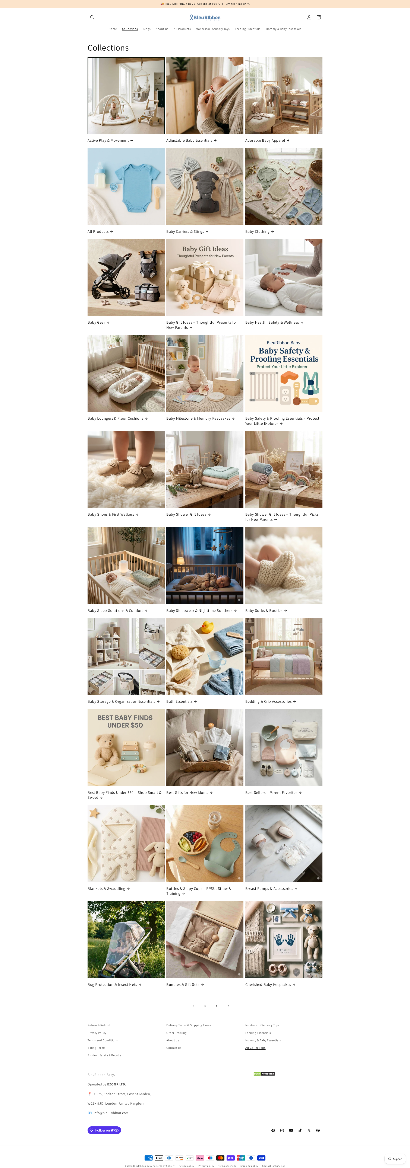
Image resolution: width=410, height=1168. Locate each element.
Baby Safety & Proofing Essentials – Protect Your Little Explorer (282, 421)
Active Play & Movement (108, 140)
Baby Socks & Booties (264, 610)
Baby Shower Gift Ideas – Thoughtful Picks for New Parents (282, 517)
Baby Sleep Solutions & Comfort (115, 610)
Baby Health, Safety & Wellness (272, 322)
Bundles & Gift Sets (182, 984)
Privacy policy (206, 1165)
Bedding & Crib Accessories (268, 701)
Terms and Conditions (103, 1040)
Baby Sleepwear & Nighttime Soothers (199, 610)
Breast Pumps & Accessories (269, 888)
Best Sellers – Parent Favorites (271, 792)
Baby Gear (96, 322)
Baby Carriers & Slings (185, 231)
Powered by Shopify (164, 1165)
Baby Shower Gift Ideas (186, 514)
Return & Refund (99, 1025)
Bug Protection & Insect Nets (112, 984)
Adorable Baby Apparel (265, 140)
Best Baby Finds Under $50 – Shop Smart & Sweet (125, 795)
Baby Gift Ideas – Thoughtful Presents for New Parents (201, 325)
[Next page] (228, 1006)
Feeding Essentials (258, 1032)
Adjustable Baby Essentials (189, 140)
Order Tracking (176, 1032)
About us (172, 1040)
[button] (92, 17)
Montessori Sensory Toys (262, 1025)
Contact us (173, 1047)
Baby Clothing (257, 231)
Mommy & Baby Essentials (263, 1040)
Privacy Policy (97, 1032)
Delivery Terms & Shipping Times (188, 1025)
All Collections (255, 1047)
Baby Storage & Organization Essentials (121, 701)
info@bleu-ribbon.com (111, 1113)
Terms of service (227, 1165)
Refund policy (186, 1165)
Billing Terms (96, 1047)
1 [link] (182, 1006)
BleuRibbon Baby (142, 1165)
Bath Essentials (179, 701)
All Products (98, 231)
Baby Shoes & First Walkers (111, 514)
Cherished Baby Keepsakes (268, 984)
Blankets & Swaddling (106, 888)
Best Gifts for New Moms (187, 792)
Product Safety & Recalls (104, 1055)
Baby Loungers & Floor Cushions (115, 418)
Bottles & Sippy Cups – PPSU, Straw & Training (198, 891)
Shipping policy (249, 1165)
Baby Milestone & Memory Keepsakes (198, 418)
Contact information (273, 1165)
